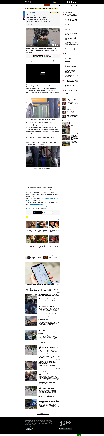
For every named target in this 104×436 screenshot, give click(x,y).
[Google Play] (68, 428)
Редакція (41, 426)
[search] (78, 2)
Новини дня (54, 8)
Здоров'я (72, 5)
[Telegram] (67, 2)
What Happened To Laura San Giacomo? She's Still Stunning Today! (73, 103)
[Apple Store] (61, 428)
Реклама (37, 426)
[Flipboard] (73, 2)
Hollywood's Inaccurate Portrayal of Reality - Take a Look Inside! (72, 108)
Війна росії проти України (32, 8)
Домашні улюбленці (39, 5)
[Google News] (69, 422)
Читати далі (43, 413)
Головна (27, 5)
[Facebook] (24, 12)
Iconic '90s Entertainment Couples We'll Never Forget (54, 230)
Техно (67, 5)
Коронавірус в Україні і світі (45, 8)
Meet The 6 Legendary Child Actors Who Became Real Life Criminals (72, 116)
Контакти (45, 426)
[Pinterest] (75, 2)
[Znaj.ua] (52, 2)
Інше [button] (80, 5)
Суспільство (62, 5)
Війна (56, 5)
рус (29, 1)
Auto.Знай (47, 5)
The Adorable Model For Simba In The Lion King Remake (31, 230)
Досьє (31, 5)
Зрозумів (79, 435)
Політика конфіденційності (30, 426)
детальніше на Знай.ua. (37, 204)
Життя (52, 5)
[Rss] (71, 2)
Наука (76, 5)
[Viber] (69, 2)
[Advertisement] (43, 177)
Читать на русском (54, 12)
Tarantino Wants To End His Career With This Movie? (31, 245)
